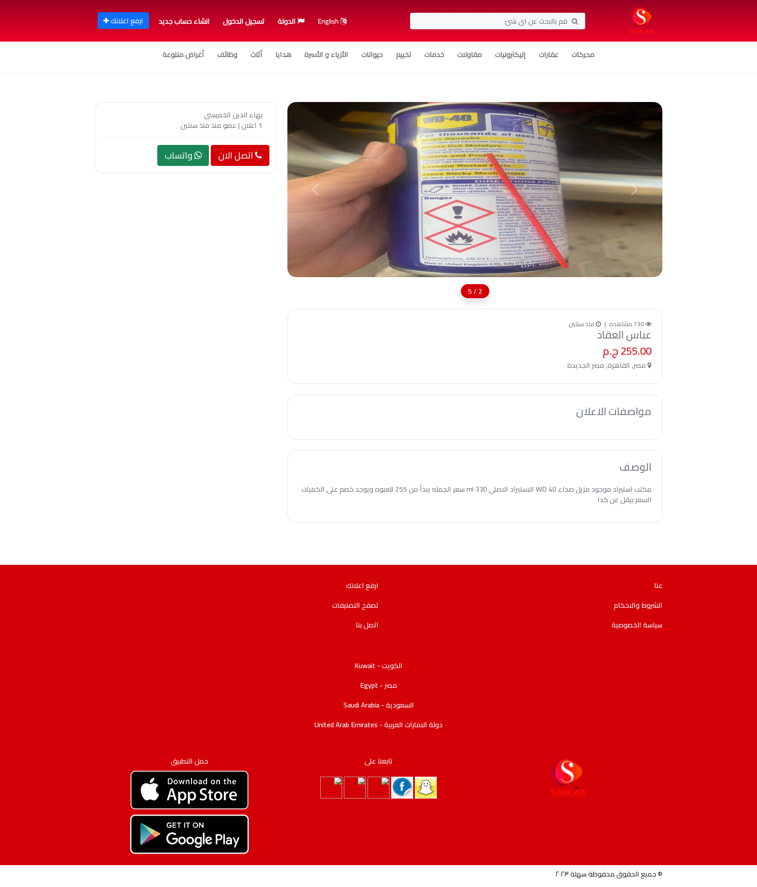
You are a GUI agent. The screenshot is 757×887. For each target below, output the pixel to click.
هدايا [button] (283, 54)
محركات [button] (583, 54)
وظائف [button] (227, 54)
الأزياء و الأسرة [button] (326, 54)
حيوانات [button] (372, 54)
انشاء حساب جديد (184, 21)
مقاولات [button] (469, 54)
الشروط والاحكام (638, 605)
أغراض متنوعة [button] (183, 54)
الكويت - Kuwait (378, 665)
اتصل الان (236, 155)
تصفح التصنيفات (355, 605)
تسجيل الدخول (244, 21)
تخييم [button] (403, 54)
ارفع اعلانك (126, 20)
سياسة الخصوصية (637, 624)
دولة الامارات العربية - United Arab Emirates (378, 724)
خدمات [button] (434, 54)
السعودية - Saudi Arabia (378, 704)
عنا (658, 585)
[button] (315, 189)
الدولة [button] (287, 21)
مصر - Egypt (378, 685)
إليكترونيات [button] (510, 54)
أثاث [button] (256, 54)
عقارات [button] (549, 54)
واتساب (179, 155)
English (329, 21)
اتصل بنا (367, 624)
